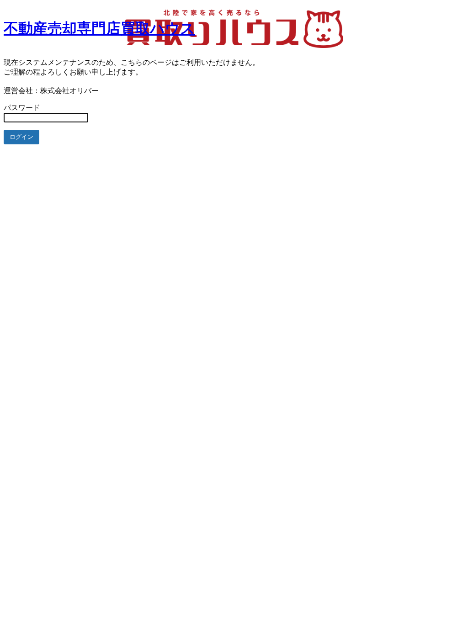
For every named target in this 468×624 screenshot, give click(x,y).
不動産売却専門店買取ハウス (99, 28)
